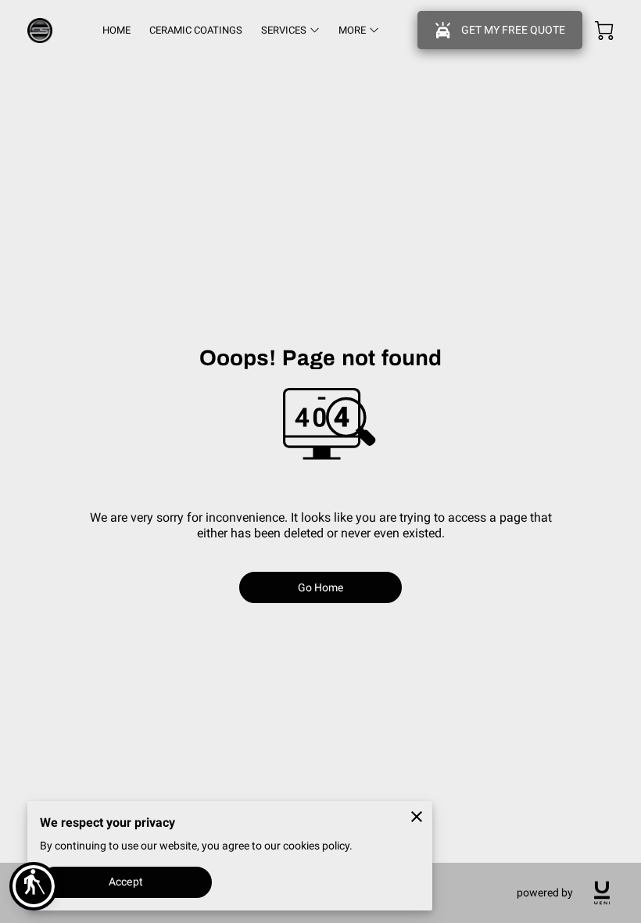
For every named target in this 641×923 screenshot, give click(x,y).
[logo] (602, 893)
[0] (604, 30)
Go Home (321, 587)
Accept (126, 881)
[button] (34, 886)
